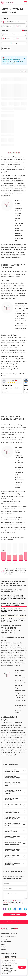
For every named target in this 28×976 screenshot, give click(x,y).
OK (22, 967)
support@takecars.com (9, 953)
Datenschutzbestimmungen (8, 936)
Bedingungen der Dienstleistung (9, 933)
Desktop (3, 947)
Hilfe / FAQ (4, 939)
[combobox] (15, 22)
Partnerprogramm (6, 941)
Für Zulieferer (4, 944)
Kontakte (3, 949)
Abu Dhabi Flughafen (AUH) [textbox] (11, 22)
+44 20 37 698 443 (8, 957)
